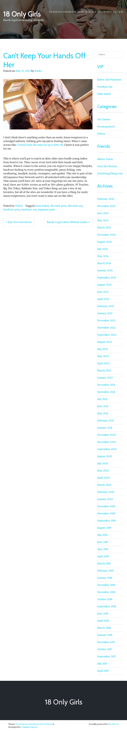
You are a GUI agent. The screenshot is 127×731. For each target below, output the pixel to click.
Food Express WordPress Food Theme (34, 724)
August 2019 (104, 527)
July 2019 (102, 534)
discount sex (75, 205)
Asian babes (42, 205)
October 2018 (104, 599)
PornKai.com (104, 86)
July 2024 (102, 249)
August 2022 (104, 341)
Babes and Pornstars (109, 79)
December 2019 (106, 506)
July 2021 (102, 399)
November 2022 (106, 327)
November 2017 (106, 642)
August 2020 (104, 456)
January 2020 (105, 499)
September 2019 (106, 520)
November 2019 (106, 513)
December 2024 (106, 234)
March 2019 (104, 563)
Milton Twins (105, 159)
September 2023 (106, 277)
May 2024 (103, 256)
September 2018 (106, 606)
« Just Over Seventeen (19, 222)
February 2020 (105, 492)
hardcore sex (29, 209)
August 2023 (104, 284)
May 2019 (102, 549)
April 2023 (103, 299)
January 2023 (104, 313)
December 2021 (106, 384)
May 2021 (102, 413)
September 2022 (106, 334)
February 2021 (105, 420)
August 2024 (104, 241)
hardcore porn (11, 209)
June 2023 (102, 291)
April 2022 (103, 363)
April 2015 (103, 670)
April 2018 (103, 620)
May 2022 (103, 356)
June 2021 (102, 406)
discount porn (58, 205)
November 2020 (106, 442)
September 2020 (107, 449)
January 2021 (104, 427)
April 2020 (103, 477)
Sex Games (103, 119)
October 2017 (104, 649)
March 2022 (104, 370)
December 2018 (106, 585)
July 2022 (102, 349)
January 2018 (104, 635)
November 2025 (106, 206)
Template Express (29, 727)
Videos (19, 205)
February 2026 (105, 199)
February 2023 (105, 306)
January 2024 (105, 270)
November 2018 (106, 592)
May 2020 (103, 470)
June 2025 (103, 213)
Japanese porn (46, 209)
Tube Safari (104, 93)
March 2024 (104, 263)
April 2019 (103, 556)
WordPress (113, 724)
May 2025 (103, 220)
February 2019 (105, 570)
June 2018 (102, 613)
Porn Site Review (107, 166)
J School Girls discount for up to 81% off (40, 144)
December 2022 (106, 320)
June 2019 (102, 542)
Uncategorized (105, 126)
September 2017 (106, 656)
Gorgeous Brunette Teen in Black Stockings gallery (86, 12)
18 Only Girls (22, 14)
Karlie (38, 70)
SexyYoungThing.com (110, 173)
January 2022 (105, 377)
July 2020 (102, 463)
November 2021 (106, 392)
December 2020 (106, 434)
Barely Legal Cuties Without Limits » (68, 222)
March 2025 (104, 227)
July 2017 (102, 663)
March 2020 (104, 484)
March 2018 (104, 627)
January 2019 (104, 577)
